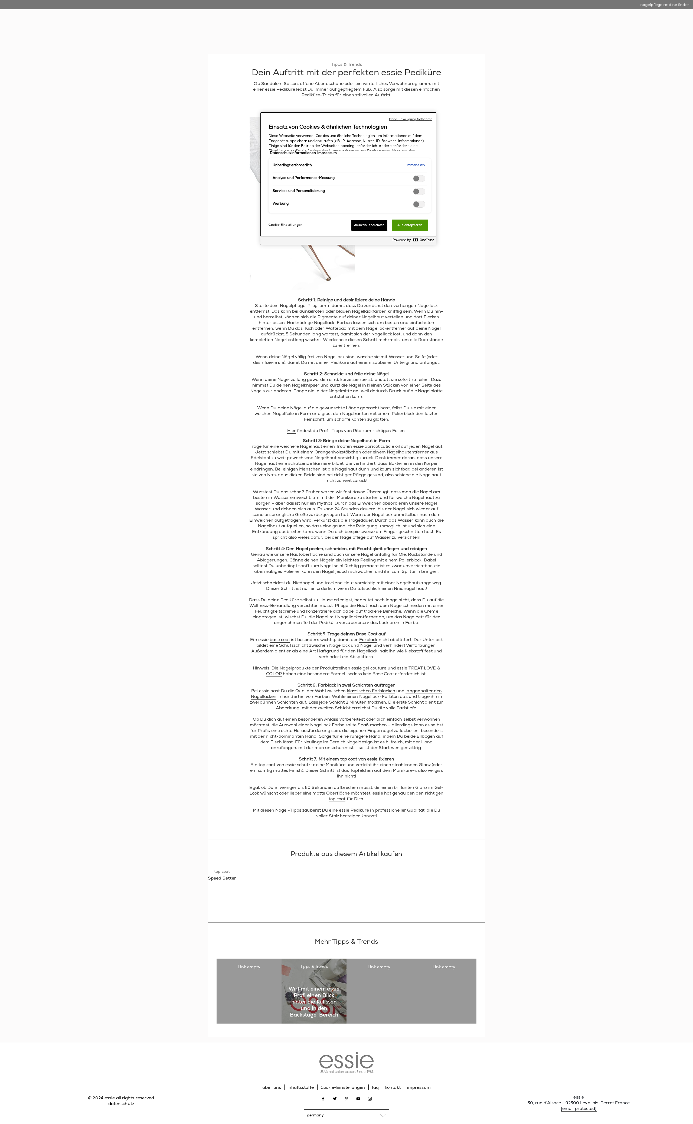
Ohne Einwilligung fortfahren (410, 119)
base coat (280, 639)
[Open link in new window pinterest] (347, 1098)
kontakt (393, 1087)
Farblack (368, 639)
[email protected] (579, 1108)
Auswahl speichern (369, 225)
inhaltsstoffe (300, 1087)
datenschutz (121, 1103)
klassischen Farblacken (371, 691)
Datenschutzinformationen (293, 153)
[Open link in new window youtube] (358, 1098)
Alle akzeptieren (410, 225)
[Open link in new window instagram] (370, 1098)
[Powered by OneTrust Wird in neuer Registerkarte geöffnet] (413, 241)
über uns (271, 1087)
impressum (419, 1087)
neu (292, 32)
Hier (291, 430)
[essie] (346, 1063)
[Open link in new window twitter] (335, 1098)
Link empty (249, 967)
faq (375, 1087)
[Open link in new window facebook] (323, 1098)
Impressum (327, 153)
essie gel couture (369, 668)
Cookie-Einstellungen (343, 1087)
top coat (337, 799)
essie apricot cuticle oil (376, 446)
